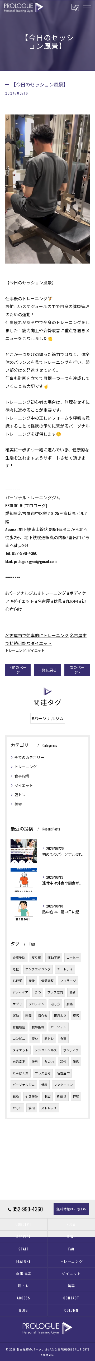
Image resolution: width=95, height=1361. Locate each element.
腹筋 (16, 1096)
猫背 (72, 992)
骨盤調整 (47, 980)
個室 (47, 1096)
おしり (17, 1108)
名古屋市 (63, 1073)
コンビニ (19, 1038)
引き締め (31, 1096)
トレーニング (15, 650)
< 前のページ (18, 670)
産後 (31, 980)
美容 (18, 804)
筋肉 (31, 1108)
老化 (16, 969)
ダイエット (36, 650)
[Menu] (87, 7)
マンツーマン (63, 1084)
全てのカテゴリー (29, 757)
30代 (63, 1061)
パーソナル (58, 1027)
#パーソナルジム (48, 718)
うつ (38, 992)
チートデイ (65, 969)
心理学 (17, 980)
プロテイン (36, 1004)
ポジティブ (71, 1050)
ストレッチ (49, 1108)
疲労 (76, 1015)
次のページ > (77, 670)
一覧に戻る (47, 670)
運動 (16, 1015)
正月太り (60, 1015)
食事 (63, 1038)
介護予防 (19, 957)
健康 (44, 1084)
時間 (28, 1015)
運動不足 (54, 957)
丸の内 (49, 1061)
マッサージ (68, 980)
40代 (76, 1061)
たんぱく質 (20, 1073)
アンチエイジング (38, 969)
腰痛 (69, 1004)
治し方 (55, 1004)
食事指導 (22, 776)
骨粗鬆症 (19, 1027)
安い (35, 1038)
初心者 (43, 1015)
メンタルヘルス (46, 1050)
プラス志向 (55, 992)
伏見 (35, 1061)
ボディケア (20, 992)
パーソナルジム (24, 1084)
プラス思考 (43, 1073)
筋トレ (20, 794)
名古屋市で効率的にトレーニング (37, 635)
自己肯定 (19, 1061)
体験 (76, 1096)
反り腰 (36, 957)
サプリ (17, 1004)
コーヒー (72, 957)
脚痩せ (61, 1096)
